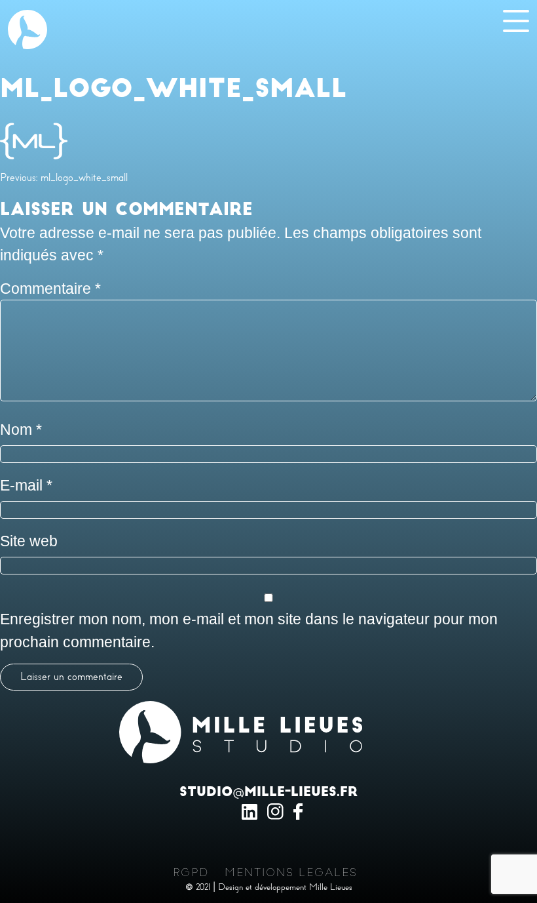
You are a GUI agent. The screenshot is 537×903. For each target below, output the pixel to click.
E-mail (26, 485)
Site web (29, 541)
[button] (27, 28)
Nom (21, 429)
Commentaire (50, 288)
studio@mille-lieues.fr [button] (268, 792)
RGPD (191, 873)
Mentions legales (291, 873)
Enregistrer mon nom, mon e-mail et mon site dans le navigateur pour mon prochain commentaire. (249, 631)
